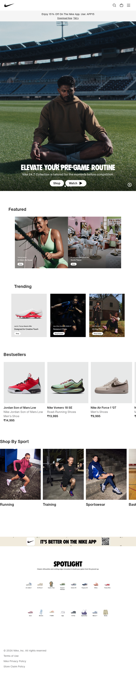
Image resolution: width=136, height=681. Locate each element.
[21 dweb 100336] (41, 242)
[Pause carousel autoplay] (130, 185)
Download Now (64, 18)
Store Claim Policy (14, 666)
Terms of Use (11, 656)
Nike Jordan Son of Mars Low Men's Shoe (23, 414)
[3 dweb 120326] (107, 315)
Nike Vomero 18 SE (59, 407)
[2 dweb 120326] (63, 474)
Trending (23, 286)
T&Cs (76, 18)
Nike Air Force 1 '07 (103, 407)
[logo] (9, 5)
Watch (74, 183)
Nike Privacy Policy (15, 661)
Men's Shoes (99, 412)
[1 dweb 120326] (29, 315)
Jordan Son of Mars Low (20, 407)
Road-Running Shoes (61, 412)
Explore (57, 183)
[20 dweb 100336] (94, 242)
